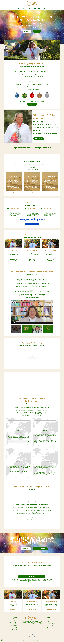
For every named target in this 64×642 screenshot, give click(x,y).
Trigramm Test (15, 627)
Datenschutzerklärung (31, 581)
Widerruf (41, 640)
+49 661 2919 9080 (50, 625)
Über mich (28, 8)
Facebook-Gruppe (14, 629)
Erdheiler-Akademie (13, 625)
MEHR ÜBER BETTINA (38, 138)
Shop (32, 8)
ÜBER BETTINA (37, 31)
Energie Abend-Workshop (13, 620)
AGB (37, 640)
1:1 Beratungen (14, 618)
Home (19, 8)
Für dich (35, 8)
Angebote (23, 8)
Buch (39, 8)
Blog (41, 8)
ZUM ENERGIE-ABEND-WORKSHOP (40, 548)
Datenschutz (33, 640)
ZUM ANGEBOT (26, 31)
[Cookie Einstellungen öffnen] (2, 640)
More (44, 8)
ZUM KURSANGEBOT (25, 548)
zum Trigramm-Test (32, 104)
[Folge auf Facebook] (48, 627)
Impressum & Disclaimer (25, 640)
